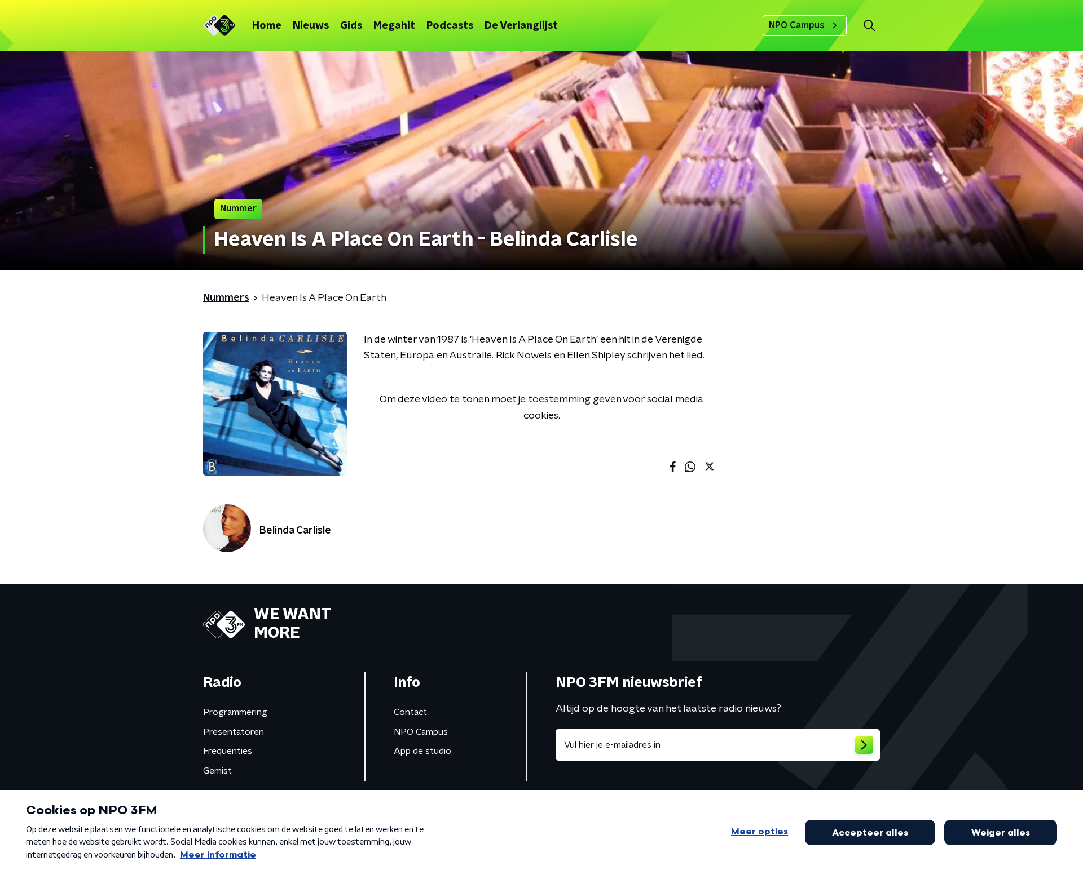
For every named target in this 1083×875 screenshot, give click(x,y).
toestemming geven (574, 399)
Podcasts (449, 26)
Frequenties (227, 751)
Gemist (217, 770)
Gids (351, 26)
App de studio (422, 751)
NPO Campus (797, 25)
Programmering (235, 712)
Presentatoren (233, 731)
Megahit (394, 26)
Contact (410, 712)
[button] (869, 25)
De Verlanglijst (521, 26)
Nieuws (311, 26)
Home (266, 26)
